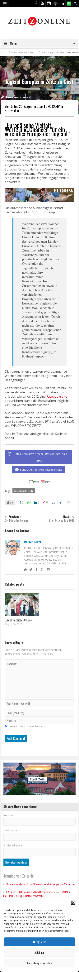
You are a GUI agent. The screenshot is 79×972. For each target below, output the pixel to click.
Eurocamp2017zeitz (23, 491)
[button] (73, 903)
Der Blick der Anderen (17, 518)
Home (8, 97)
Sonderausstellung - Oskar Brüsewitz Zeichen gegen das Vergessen (40, 884)
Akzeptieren (39, 942)
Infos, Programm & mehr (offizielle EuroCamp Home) (41, 457)
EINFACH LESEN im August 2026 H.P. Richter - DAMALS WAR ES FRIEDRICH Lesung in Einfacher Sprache (36, 894)
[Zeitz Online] (39, 21)
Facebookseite (56, 396)
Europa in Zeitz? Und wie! (18, 620)
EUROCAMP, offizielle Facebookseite (41, 469)
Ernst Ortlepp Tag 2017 (61, 518)
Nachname (10, 830)
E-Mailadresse (12, 845)
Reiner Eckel (32, 542)
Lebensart (26, 97)
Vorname (9, 815)
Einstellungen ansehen (39, 963)
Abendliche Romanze (14, 52)
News (16, 97)
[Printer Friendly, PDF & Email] (39, 482)
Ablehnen (39, 952)
